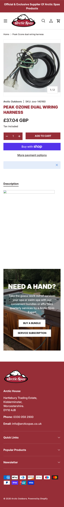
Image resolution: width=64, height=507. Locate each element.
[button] (58, 21)
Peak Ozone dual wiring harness (28, 34)
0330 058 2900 (23, 417)
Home (6, 34)
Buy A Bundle (32, 323)
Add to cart (43, 135)
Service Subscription (32, 332)
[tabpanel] (32, 215)
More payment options (32, 155)
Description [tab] (11, 183)
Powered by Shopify (38, 498)
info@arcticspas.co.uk (27, 423)
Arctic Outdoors (12, 101)
